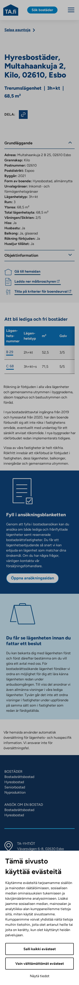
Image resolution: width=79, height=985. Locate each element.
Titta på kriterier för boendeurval (41, 292)
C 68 (10, 366)
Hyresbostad (14, 782)
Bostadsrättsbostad (19, 777)
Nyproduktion (15, 792)
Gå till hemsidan (27, 271)
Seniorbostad (14, 787)
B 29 (9, 352)
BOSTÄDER (13, 771)
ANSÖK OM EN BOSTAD (23, 805)
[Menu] (71, 10)
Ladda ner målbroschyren (35, 282)
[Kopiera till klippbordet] (23, 114)
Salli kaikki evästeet (39, 949)
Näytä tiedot (39, 976)
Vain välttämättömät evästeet (39, 963)
